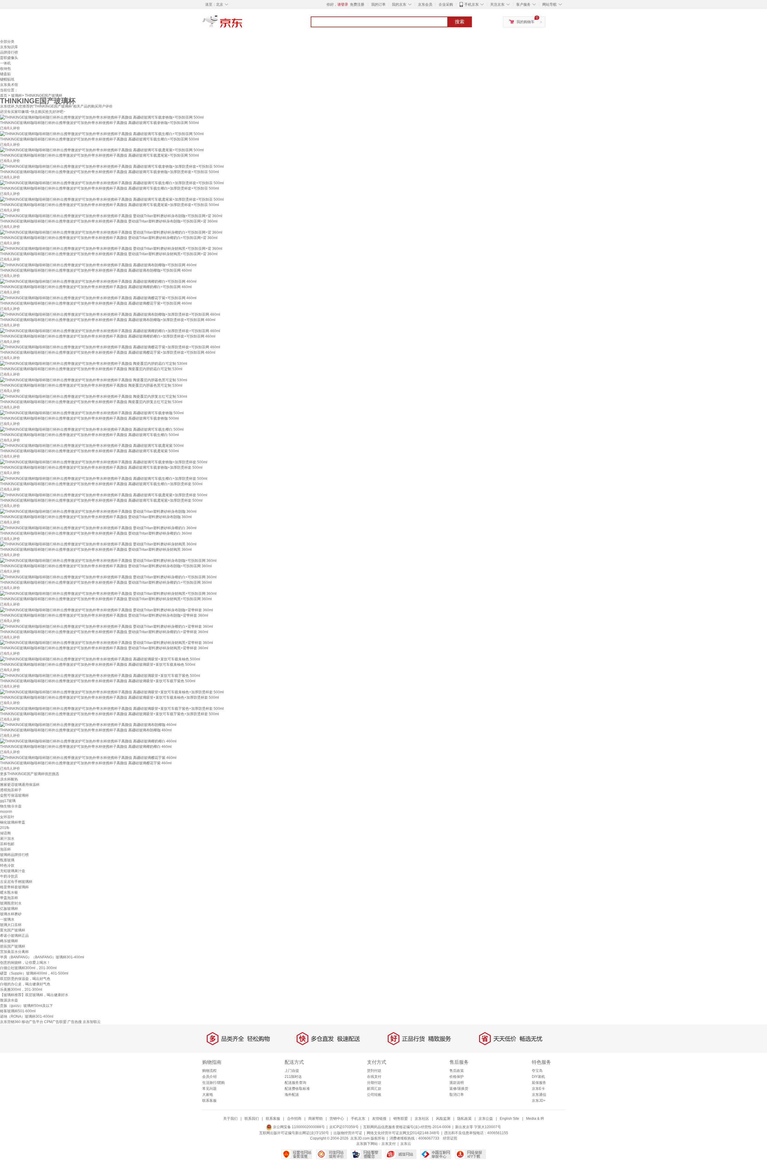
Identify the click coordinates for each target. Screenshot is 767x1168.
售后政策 (456, 1071)
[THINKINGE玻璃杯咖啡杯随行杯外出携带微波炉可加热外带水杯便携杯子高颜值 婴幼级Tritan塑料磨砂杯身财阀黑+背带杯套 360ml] (106, 643)
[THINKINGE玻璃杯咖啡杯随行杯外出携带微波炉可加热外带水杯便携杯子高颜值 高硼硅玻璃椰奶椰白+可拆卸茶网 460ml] (98, 281)
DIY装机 (538, 1077)
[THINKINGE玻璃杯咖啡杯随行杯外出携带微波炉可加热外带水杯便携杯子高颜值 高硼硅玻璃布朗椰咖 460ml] (88, 725)
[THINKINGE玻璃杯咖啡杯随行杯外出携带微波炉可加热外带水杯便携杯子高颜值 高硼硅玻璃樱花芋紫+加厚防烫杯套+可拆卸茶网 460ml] (110, 347)
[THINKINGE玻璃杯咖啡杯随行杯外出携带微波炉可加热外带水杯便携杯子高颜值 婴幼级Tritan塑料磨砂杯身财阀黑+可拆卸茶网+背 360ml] (111, 248)
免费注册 (357, 4)
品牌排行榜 (9, 52)
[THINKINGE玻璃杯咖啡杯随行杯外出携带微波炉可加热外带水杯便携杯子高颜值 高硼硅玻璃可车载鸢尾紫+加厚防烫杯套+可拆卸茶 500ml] (112, 199)
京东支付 (388, 1144)
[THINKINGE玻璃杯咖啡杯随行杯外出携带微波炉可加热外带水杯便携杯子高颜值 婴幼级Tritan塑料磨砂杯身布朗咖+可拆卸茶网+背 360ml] (111, 216)
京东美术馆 (9, 85)
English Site (509, 1118)
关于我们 (230, 1118)
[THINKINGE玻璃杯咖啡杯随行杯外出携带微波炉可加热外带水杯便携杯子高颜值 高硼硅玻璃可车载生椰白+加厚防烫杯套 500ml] (103, 478)
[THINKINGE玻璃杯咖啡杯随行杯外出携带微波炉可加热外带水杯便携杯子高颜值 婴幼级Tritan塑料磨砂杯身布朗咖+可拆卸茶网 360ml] (108, 560)
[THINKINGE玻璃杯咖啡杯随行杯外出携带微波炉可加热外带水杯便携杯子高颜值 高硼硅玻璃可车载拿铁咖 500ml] (92, 413)
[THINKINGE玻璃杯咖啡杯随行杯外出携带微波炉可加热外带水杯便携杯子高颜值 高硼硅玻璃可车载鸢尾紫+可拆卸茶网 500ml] (102, 150)
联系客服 (209, 1101)
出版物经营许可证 (347, 1133)
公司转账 (374, 1095)
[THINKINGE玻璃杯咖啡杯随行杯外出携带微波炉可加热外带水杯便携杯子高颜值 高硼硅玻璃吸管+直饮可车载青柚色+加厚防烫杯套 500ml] (112, 692)
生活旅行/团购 (213, 1083)
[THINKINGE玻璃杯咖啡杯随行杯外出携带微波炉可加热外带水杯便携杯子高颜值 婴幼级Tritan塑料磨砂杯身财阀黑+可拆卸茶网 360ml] (108, 593)
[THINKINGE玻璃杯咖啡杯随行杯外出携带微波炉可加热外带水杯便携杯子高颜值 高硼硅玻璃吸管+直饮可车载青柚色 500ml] (100, 659)
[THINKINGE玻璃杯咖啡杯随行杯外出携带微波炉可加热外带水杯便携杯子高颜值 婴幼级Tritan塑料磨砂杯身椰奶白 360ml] (98, 528)
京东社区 (422, 1118)
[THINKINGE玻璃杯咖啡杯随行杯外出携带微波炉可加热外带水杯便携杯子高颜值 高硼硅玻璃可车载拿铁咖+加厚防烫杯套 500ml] (103, 462)
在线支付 (374, 1077)
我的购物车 (526, 22)
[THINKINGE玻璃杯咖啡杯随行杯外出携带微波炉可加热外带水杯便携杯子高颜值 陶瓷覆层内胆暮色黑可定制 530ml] (93, 380)
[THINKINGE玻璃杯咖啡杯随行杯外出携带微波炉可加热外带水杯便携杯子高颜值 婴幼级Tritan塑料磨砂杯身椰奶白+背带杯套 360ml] (106, 626)
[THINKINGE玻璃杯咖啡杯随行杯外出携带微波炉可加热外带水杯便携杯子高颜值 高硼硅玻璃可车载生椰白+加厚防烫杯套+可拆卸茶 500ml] (112, 183)
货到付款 (374, 1071)
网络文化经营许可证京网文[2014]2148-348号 (403, 1133)
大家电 (207, 1095)
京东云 (405, 1144)
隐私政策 (464, 1118)
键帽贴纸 (7, 79)
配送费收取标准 (297, 1089)
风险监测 (443, 1118)
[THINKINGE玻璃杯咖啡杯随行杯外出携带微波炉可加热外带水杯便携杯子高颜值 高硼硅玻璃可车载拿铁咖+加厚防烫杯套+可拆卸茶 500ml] (112, 166)
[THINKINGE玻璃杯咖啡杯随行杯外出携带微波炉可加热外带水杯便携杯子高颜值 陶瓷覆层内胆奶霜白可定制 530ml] (93, 363)
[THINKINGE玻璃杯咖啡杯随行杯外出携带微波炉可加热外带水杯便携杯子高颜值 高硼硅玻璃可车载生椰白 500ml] (92, 429)
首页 (3, 95)
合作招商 (294, 1118)
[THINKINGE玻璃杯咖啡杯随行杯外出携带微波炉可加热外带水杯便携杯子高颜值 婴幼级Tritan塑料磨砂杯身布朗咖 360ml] (98, 511)
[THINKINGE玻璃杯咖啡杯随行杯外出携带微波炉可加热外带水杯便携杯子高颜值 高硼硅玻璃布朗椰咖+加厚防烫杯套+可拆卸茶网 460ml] (110, 314)
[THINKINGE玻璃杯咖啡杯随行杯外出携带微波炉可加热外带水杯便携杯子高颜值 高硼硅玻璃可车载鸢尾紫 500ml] (92, 446)
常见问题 (209, 1089)
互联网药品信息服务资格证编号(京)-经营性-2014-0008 (407, 1127)
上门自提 (292, 1071)
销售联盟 (400, 1118)
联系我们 (251, 1118)
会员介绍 (209, 1077)
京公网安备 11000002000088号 (298, 1127)
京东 (242, 24)
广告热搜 (74, 1022)
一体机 (5, 63)
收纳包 (5, 68)
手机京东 (471, 4)
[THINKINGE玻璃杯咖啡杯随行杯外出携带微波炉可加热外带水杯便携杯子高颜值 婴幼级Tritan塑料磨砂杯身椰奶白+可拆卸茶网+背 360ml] (111, 232)
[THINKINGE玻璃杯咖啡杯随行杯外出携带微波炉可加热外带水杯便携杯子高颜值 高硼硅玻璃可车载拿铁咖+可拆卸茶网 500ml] (102, 117)
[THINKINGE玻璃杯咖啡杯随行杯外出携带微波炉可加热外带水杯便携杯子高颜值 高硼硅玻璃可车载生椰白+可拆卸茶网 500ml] (102, 133)
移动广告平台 (32, 1022)
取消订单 (456, 1095)
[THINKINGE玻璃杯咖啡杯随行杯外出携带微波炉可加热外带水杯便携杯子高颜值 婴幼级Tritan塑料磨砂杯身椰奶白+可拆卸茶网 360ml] (108, 577)
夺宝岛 (537, 1071)
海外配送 (292, 1095)
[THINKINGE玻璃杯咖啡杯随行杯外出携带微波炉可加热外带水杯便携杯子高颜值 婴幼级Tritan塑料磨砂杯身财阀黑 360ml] (98, 544)
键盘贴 (5, 74)
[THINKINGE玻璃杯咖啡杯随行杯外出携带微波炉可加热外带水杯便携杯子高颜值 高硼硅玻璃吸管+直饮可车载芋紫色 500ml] (100, 675)
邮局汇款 (374, 1089)
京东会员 (425, 4)
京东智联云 (92, 1022)
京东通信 (539, 1095)
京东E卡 (538, 1089)
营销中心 (337, 1118)
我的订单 (378, 4)
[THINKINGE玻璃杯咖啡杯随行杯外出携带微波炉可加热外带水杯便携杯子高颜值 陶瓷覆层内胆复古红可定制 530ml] (93, 396)
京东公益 (485, 1118)
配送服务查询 (295, 1083)
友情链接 (379, 1118)
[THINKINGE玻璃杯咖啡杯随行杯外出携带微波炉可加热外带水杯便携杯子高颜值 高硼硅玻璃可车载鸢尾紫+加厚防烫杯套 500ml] (103, 495)
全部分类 (7, 42)
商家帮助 (315, 1118)
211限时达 (293, 1077)
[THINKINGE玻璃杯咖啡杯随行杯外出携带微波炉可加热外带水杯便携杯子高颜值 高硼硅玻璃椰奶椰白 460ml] (88, 741)
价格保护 (456, 1077)
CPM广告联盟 (55, 1022)
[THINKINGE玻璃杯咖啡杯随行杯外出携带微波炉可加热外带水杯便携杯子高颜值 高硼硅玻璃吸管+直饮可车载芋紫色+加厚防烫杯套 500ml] (112, 708)
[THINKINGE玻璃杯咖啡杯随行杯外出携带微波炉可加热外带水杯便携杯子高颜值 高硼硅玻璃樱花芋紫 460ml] (88, 757)
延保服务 (539, 1083)
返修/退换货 (458, 1089)
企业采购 (446, 4)
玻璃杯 (16, 95)
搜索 (459, 21)
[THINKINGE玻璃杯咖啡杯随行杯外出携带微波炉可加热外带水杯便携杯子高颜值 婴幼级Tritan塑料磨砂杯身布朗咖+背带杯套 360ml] (106, 610)
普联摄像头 (9, 58)
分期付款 (374, 1083)
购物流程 (209, 1071)
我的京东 (399, 4)
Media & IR (535, 1118)
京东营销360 (10, 1022)
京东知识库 (9, 47)
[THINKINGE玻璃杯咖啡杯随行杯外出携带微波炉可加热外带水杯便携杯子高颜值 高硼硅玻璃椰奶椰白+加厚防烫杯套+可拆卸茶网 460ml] (110, 331)
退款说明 (456, 1083)
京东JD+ (539, 1101)
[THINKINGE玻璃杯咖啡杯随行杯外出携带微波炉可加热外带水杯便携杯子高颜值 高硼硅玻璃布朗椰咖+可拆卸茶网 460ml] (98, 265)
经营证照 (450, 1138)
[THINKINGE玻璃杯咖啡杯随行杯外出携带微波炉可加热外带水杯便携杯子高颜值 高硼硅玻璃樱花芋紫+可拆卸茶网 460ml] (98, 298)
